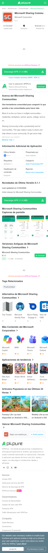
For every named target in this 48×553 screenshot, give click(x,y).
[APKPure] (24, 3)
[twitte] (11, 467)
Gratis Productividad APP (34, 164)
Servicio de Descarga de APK (13, 487)
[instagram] (7, 467)
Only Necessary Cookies (35, 549)
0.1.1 (9, 155)
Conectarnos (6, 526)
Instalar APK (7, 479)
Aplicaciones (12, 8)
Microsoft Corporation (23, 17)
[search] (45, 3)
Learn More (21, 543)
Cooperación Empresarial (11, 530)
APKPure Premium (9, 490)
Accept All (12, 549)
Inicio (4, 8)
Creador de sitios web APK (12, 504)
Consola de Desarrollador (11, 500)
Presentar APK (7, 508)
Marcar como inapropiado (35, 172)
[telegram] (3, 467)
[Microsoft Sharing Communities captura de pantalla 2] (37, 227)
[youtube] (15, 467)
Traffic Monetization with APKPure (14, 512)
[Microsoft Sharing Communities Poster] (8, 227)
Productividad (23, 8)
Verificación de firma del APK (13, 483)
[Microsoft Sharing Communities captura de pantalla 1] (23, 227)
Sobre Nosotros (8, 522)
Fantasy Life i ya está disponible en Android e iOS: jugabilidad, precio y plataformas (14, 416)
